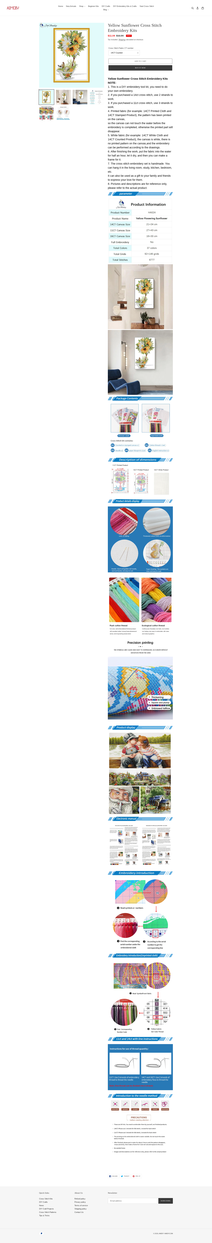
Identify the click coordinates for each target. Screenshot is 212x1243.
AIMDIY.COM (168, 1233)
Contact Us (79, 1212)
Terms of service (81, 1205)
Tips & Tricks (44, 1215)
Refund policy (79, 1199)
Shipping (122, 40)
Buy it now (140, 68)
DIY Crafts (43, 1202)
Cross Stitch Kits (46, 1199)
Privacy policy (80, 1202)
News (41, 1205)
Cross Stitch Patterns (47, 1212)
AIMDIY (161, 1233)
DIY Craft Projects (46, 1209)
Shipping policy (80, 1209)
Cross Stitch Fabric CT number (120, 48)
